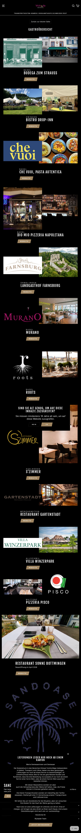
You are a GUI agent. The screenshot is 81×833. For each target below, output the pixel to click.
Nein (34, 424)
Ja (47, 424)
